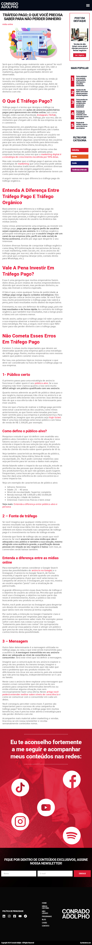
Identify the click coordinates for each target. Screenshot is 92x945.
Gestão (74, 163)
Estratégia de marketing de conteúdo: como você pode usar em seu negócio (82, 114)
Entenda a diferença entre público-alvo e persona (29, 505)
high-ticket (55, 417)
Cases (44, 923)
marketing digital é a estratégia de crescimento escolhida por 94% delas (31, 155)
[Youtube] (20, 916)
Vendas (74, 156)
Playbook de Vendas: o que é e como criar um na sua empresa (81, 125)
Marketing (75, 150)
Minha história (45, 907)
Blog (44, 919)
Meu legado (45, 912)
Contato (45, 926)
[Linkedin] (3, 916)
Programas (47, 916)
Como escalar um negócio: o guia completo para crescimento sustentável (81, 103)
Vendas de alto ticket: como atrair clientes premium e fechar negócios (80, 47)
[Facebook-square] (14, 916)
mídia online (7, 24)
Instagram (42, 115)
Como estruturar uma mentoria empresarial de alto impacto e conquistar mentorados (81, 80)
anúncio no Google (42, 570)
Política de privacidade (12, 911)
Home (44, 903)
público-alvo (41, 383)
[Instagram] (9, 916)
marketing (23, 163)
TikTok (52, 115)
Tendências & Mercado (79, 170)
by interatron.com (85, 943)
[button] (88, 5)
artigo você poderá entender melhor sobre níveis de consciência (30, 693)
